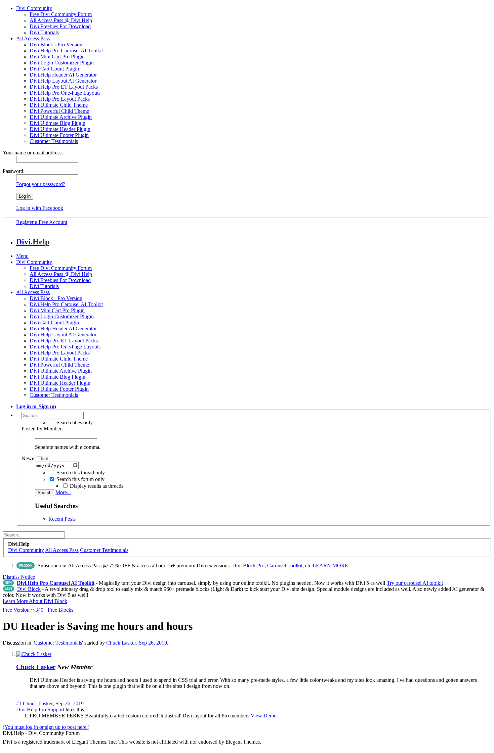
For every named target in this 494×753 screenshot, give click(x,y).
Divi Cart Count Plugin (54, 69)
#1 (19, 703)
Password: (14, 171)
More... (63, 492)
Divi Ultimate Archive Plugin (61, 117)
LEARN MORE (330, 565)
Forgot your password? (40, 184)
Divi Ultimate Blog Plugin (57, 123)
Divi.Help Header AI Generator (63, 75)
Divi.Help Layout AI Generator (63, 81)
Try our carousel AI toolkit (415, 583)
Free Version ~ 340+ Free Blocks (38, 610)
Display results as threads (96, 486)
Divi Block (29, 589)
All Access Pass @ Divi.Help (61, 20)
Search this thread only (80, 472)
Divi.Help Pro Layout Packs (60, 99)
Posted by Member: (42, 428)
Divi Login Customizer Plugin (62, 62)
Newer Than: (36, 458)
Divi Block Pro (248, 565)
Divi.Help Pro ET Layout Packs (64, 87)
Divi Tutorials (44, 32)
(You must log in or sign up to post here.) (46, 727)
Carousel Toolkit (284, 565)
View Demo (264, 715)
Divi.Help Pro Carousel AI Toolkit (66, 50)
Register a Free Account (41, 222)
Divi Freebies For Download (60, 26)
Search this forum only (80, 479)
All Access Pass (33, 38)
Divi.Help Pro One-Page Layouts (65, 93)
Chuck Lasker (121, 643)
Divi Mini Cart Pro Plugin (57, 56)
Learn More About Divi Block (35, 601)
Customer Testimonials (54, 141)
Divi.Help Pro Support (40, 709)
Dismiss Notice (19, 577)
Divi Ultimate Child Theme (59, 105)
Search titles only (74, 422)
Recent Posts (62, 519)
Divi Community (34, 8)
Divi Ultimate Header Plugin (60, 129)
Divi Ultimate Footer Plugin (59, 135)
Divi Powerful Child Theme (59, 111)
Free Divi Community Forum (61, 14)
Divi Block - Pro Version (56, 44)
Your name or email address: (33, 152)
